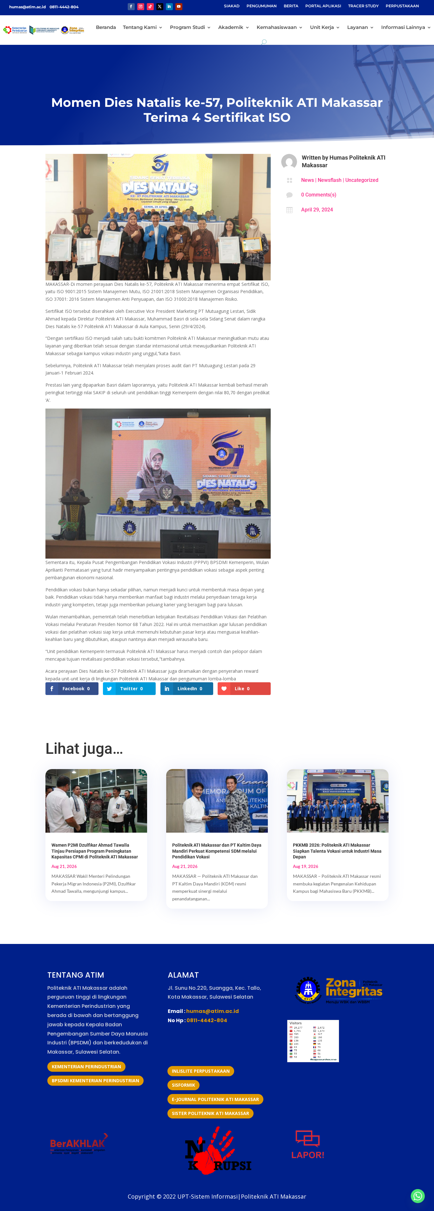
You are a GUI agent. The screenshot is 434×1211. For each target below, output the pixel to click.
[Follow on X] (159, 6)
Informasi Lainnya (403, 27)
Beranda (106, 27)
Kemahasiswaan (277, 27)
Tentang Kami (140, 27)
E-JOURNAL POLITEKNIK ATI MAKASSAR (215, 1099)
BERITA (291, 6)
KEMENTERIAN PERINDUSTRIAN (86, 1066)
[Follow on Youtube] (178, 6)
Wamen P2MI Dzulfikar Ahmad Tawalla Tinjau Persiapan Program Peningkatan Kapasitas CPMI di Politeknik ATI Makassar (94, 851)
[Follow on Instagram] (140, 6)
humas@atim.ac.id (28, 6)
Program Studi (187, 27)
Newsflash (330, 180)
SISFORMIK (183, 1085)
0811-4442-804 (63, 6)
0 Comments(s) (318, 195)
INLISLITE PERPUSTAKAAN (201, 1071)
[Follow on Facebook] (131, 6)
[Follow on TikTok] (150, 6)
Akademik (230, 27)
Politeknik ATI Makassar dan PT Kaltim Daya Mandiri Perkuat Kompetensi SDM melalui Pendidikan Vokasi (216, 851)
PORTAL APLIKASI (323, 6)
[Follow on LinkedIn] (169, 6)
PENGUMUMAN (262, 6)
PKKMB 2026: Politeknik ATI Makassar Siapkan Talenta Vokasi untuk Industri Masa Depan (337, 851)
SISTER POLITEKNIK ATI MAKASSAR (210, 1113)
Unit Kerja (322, 27)
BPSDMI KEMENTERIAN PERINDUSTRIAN (95, 1080)
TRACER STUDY (363, 6)
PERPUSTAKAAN (402, 6)
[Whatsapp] (418, 1196)
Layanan (357, 27)
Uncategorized (361, 180)
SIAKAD (232, 6)
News (307, 180)
